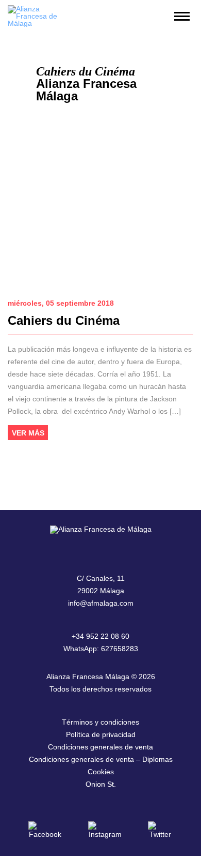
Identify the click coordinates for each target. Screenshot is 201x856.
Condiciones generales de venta (100, 747)
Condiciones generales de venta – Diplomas (101, 759)
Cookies (101, 772)
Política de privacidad (101, 734)
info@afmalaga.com (100, 603)
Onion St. (101, 784)
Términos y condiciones (100, 722)
